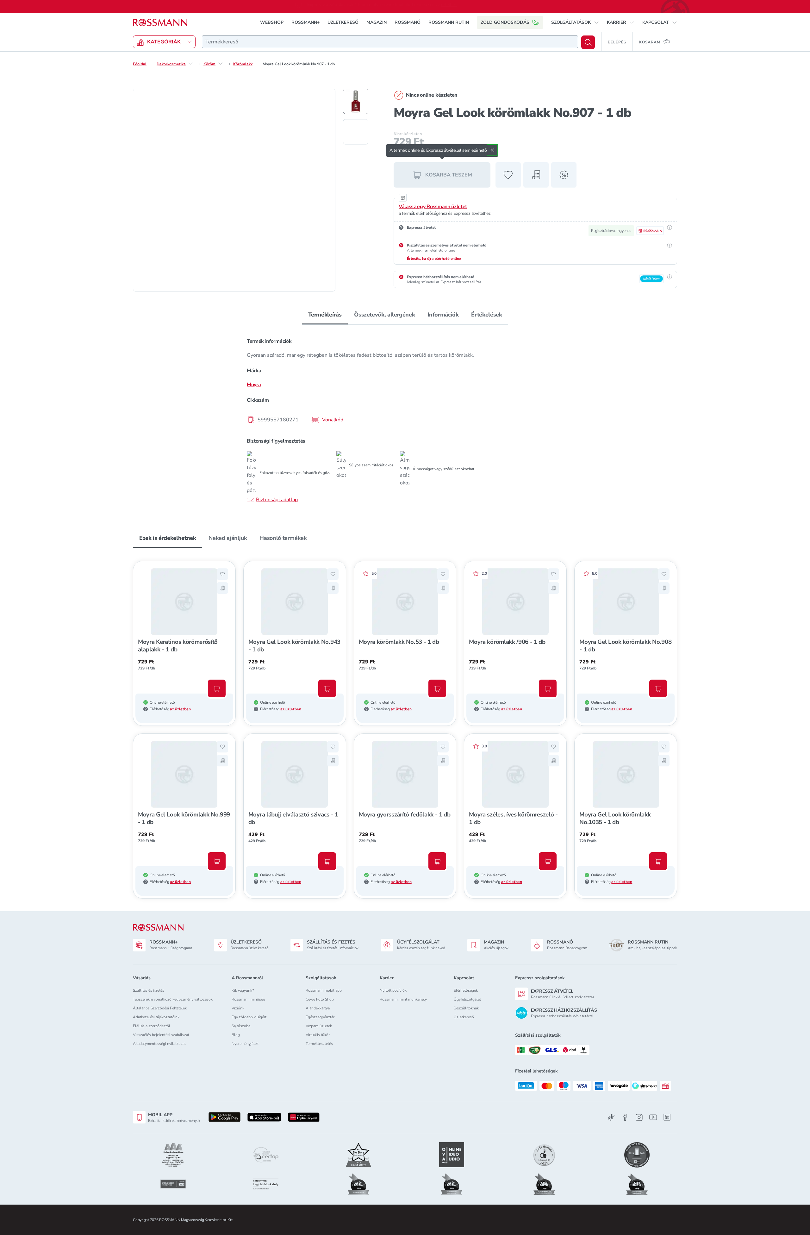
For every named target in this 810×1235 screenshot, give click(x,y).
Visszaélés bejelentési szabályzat (161, 1034)
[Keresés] (588, 42)
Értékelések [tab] (486, 314)
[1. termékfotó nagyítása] (234, 190)
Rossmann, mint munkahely (403, 999)
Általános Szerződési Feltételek (160, 1008)
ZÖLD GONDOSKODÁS (505, 22)
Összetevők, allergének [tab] (384, 314)
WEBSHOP (272, 22)
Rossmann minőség (248, 999)
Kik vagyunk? (243, 990)
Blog (236, 1034)
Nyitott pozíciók (393, 990)
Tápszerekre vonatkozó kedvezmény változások (173, 999)
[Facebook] (625, 1117)
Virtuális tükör (318, 1034)
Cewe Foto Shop (320, 999)
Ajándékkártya (318, 1008)
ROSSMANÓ (408, 22)
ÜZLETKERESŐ (342, 22)
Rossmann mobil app (324, 990)
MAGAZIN (376, 22)
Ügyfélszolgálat (467, 999)
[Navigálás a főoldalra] (160, 23)
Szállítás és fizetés (148, 990)
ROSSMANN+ (305, 22)
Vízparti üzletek (319, 1025)
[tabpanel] (405, 420)
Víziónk (238, 1008)
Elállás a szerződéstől (151, 1025)
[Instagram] (639, 1117)
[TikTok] (611, 1117)
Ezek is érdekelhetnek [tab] (167, 538)
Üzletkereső (464, 1017)
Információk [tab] (442, 314)
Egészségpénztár (320, 1017)
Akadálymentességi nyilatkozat (159, 1043)
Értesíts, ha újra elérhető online (434, 258)
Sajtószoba (241, 1025)
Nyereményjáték (245, 1043)
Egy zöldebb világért (249, 1017)
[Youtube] (653, 1117)
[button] (575, 22)
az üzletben (180, 709)
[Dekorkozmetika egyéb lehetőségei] (190, 63)
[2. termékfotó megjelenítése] (355, 131)
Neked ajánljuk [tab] (228, 538)
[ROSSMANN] (158, 927)
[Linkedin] (667, 1117)
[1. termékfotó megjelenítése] (355, 101)
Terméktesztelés (319, 1043)
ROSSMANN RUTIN (448, 22)
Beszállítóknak (466, 1008)
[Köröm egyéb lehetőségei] (220, 63)
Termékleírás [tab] (325, 314)
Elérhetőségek (466, 990)
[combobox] (390, 41)
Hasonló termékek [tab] (283, 538)
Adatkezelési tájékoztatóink (156, 1017)
